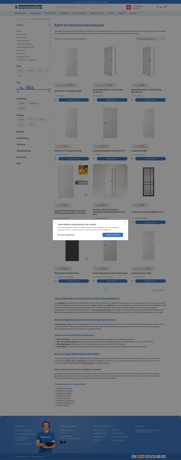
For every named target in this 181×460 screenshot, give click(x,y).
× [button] (125, 222)
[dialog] (90, 230)
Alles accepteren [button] (112, 235)
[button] (66, 235)
